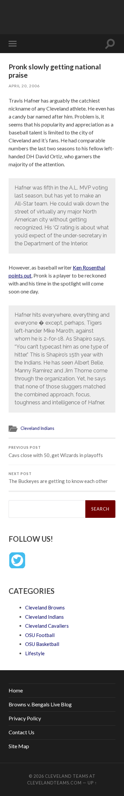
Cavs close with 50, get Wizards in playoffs (56, 451)
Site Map (19, 746)
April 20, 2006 (24, 85)
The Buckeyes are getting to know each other (58, 478)
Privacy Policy (25, 718)
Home (16, 690)
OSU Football (40, 635)
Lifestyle (35, 653)
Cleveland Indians (37, 428)
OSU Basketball (42, 644)
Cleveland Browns (45, 607)
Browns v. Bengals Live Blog (40, 704)
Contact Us (21, 732)
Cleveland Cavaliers (47, 626)
